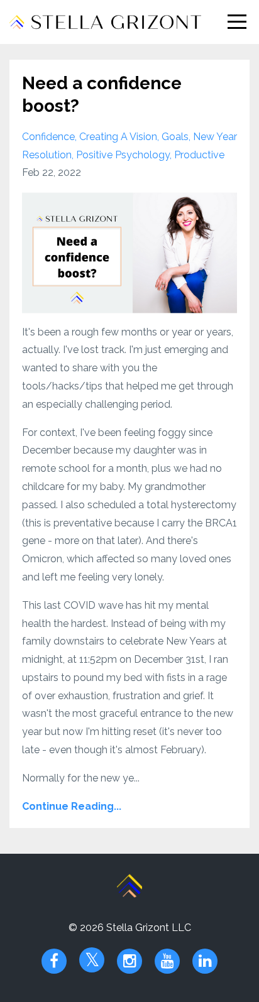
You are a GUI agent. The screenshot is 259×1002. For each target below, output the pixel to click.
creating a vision (118, 137)
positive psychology (123, 155)
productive (199, 155)
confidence (48, 137)
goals (175, 137)
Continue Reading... (71, 806)
